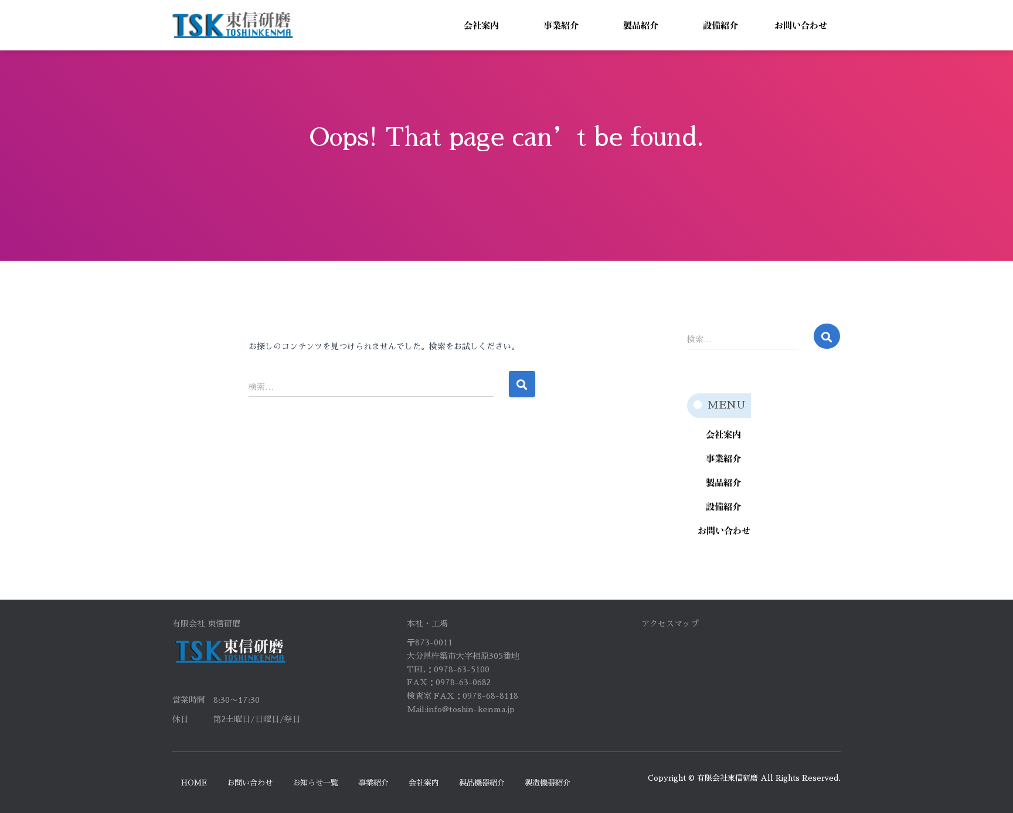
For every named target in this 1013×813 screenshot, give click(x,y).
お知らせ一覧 (315, 783)
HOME (194, 783)
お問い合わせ (250, 783)
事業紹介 (373, 783)
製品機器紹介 (482, 783)
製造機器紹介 (547, 783)
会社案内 (424, 783)
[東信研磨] (233, 25)
